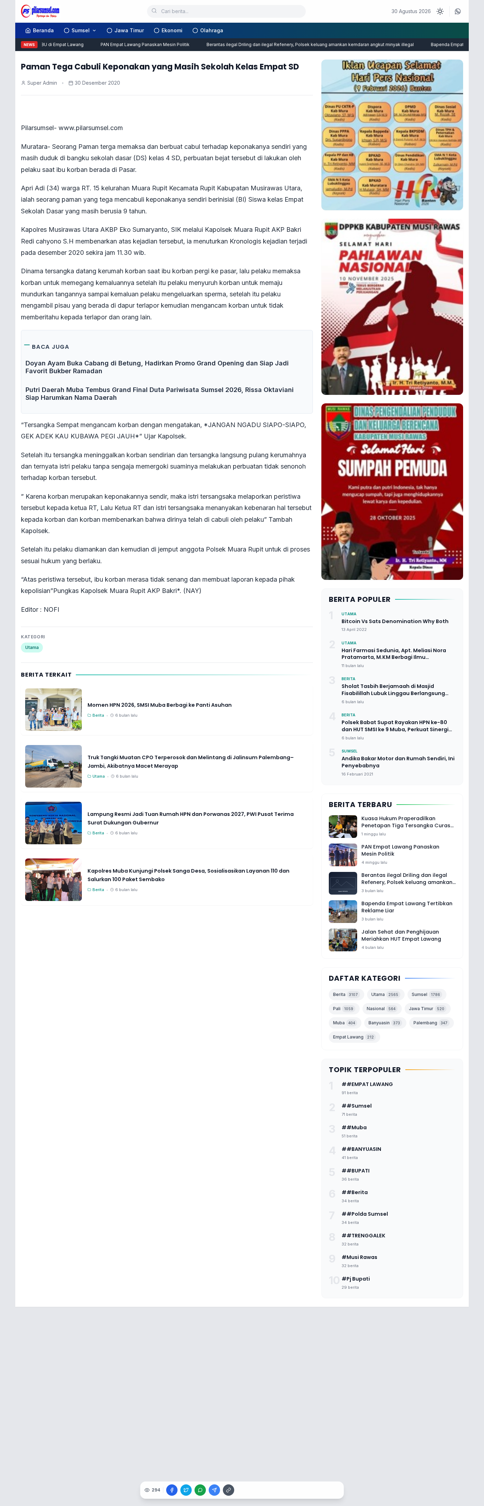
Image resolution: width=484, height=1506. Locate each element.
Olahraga (211, 30)
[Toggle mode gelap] (440, 11)
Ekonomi (172, 30)
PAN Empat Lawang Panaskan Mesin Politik (132, 44)
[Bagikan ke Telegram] (214, 1490)
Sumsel (81, 30)
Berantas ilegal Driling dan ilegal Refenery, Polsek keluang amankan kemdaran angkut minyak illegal (297, 44)
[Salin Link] (228, 1490)
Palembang (430, 1022)
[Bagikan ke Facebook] (172, 1490)
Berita (345, 994)
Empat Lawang (353, 1037)
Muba (344, 1022)
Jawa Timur (129, 30)
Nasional (381, 1008)
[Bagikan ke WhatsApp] (200, 1490)
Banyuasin (384, 1022)
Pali (343, 1008)
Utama (32, 647)
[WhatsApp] (457, 11)
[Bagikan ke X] (186, 1490)
